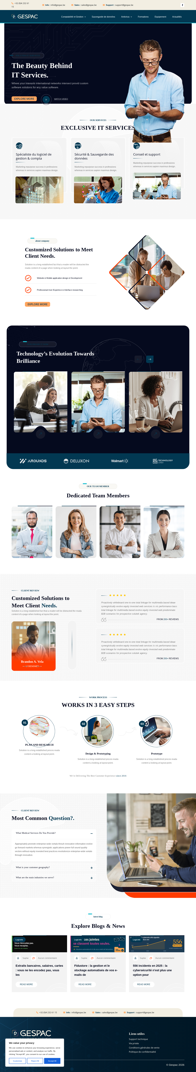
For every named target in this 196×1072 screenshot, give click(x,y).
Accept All (52, 1061)
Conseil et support (146, 154)
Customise (17, 1061)
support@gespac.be (124, 5)
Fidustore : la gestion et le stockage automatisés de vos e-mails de (95, 970)
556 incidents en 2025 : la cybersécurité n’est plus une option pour (152, 970)
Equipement (160, 17)
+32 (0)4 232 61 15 (48, 1012)
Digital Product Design (98, 415)
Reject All (35, 1061)
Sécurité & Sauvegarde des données (94, 156)
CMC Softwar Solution (155, 415)
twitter (31, 539)
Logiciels (19, 940)
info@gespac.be (58, 5)
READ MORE (26, 984)
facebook (20, 539)
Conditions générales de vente (144, 1047)
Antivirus (125, 17)
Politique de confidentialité (142, 1051)
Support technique (138, 1039)
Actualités (177, 17)
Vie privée (134, 1043)
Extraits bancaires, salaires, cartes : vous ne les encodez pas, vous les (39, 970)
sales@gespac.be (89, 5)
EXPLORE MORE (24, 98)
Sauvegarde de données (103, 17)
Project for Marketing (40, 415)
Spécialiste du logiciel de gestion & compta (33, 156)
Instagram (43, 539)
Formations (143, 17)
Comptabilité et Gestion (72, 17)
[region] (34, 1053)
